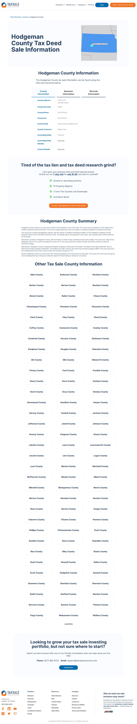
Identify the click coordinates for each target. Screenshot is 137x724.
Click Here (61, 140)
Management (31, 701)
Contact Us (75, 701)
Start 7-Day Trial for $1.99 (123, 5)
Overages (30, 704)
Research (30, 695)
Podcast (54, 704)
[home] (10, 5)
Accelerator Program (34, 710)
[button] (60, 5)
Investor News (56, 701)
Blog (52, 698)
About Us (75, 695)
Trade (29, 707)
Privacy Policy (76, 707)
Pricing (91, 5)
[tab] (43, 92)
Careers (74, 698)
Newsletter (55, 707)
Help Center (55, 710)
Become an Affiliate (78, 704)
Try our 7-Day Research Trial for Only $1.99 (69, 206)
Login (102, 5)
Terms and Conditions (79, 710)
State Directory (56, 695)
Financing (30, 698)
